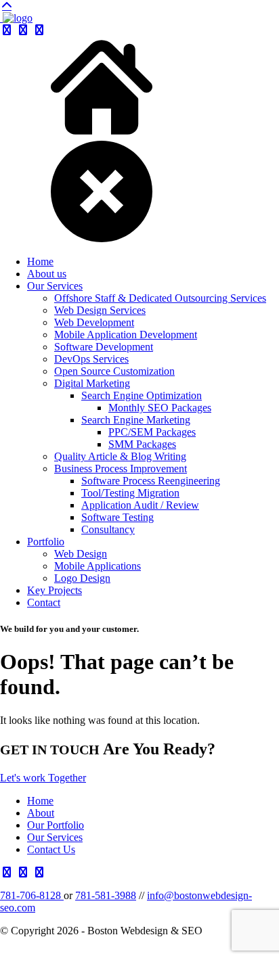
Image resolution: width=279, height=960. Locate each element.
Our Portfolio (55, 825)
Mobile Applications (97, 566)
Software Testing (117, 517)
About (40, 813)
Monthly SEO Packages (159, 407)
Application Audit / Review (140, 505)
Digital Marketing (92, 383)
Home (40, 261)
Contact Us (51, 849)
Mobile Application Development (125, 334)
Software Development (103, 346)
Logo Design (82, 578)
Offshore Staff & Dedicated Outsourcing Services (160, 298)
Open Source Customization (114, 371)
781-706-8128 (32, 895)
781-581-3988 (105, 895)
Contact (43, 602)
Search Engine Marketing (135, 420)
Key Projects (54, 590)
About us (46, 273)
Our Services (55, 286)
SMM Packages (142, 444)
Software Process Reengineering (150, 480)
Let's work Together (43, 777)
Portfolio (45, 541)
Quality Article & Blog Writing (120, 456)
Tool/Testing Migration (130, 493)
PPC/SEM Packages (152, 432)
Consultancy (108, 529)
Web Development (94, 322)
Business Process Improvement (120, 468)
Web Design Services (100, 310)
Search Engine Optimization (141, 395)
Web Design (80, 553)
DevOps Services (91, 359)
